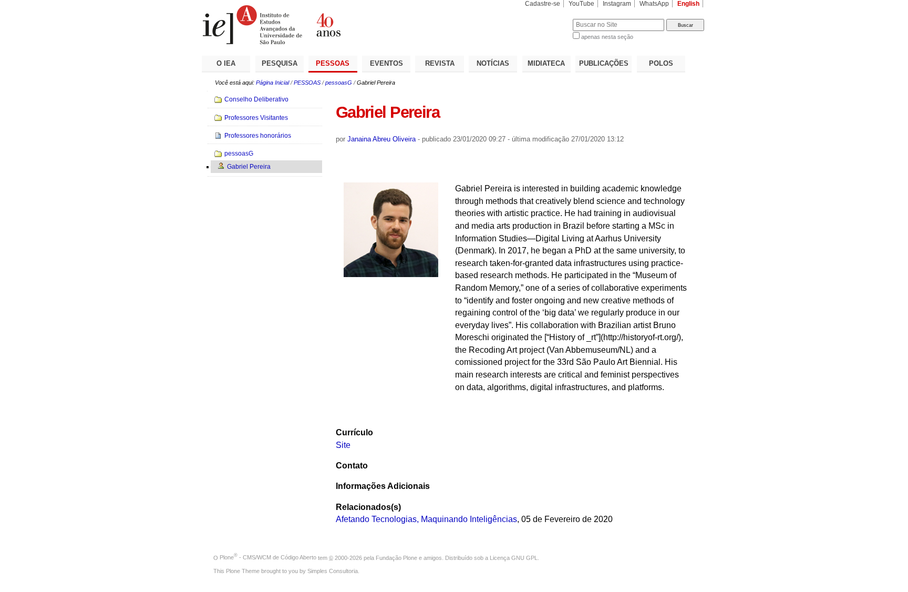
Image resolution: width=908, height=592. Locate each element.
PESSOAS (332, 63)
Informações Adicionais (383, 486)
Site (343, 445)
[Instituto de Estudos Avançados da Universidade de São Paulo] (328, 24)
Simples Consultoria (332, 571)
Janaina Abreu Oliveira (381, 139)
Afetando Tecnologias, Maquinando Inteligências (426, 519)
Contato (352, 465)
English (688, 3)
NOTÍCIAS (493, 63)
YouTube (581, 3)
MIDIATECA (546, 63)
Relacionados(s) (368, 507)
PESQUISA (279, 63)
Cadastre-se (542, 3)
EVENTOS (386, 63)
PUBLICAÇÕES (603, 63)
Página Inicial (272, 82)
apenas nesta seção (607, 37)
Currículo (354, 432)
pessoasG (338, 82)
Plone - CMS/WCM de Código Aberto (268, 557)
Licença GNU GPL (514, 557)
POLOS (661, 63)
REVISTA (440, 63)
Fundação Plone (396, 557)
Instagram (617, 3)
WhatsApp (654, 3)
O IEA (225, 63)
